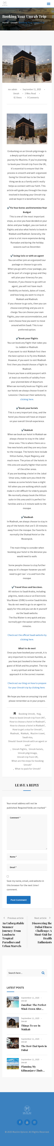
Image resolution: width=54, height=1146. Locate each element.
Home (5, 22)
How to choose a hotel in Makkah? (27, 725)
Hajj (39, 713)
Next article (40, 917)
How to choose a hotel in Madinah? (27, 721)
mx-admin (12, 89)
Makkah (25, 733)
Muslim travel (37, 733)
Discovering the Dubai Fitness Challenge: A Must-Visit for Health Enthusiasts (42, 932)
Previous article (16, 917)
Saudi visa (27, 737)
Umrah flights (19, 749)
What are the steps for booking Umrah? (28, 762)
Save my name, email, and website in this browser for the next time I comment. (25, 885)
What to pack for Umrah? (28, 768)
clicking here (26, 399)
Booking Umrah (27, 713)
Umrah (13, 22)
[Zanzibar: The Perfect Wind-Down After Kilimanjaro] (13, 1001)
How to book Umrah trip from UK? (27, 717)
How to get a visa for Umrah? (27, 729)
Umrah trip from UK (27, 756)
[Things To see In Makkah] (13, 1022)
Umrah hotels (36, 749)
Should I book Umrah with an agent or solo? (27, 743)
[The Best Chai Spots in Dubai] (13, 1043)
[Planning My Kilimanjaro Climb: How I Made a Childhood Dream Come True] (13, 1063)
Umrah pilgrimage (27, 752)
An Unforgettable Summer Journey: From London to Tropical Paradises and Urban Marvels (13, 934)
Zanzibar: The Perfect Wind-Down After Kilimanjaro (33, 1008)
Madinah (14, 733)
